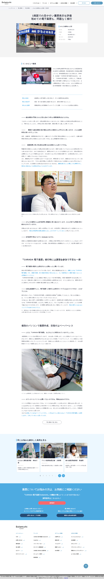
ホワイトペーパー (20, 554)
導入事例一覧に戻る (52, 422)
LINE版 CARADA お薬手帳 (40, 550)
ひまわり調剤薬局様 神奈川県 (27, 462)
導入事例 (72, 3)
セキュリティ (74, 543)
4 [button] (49, 475)
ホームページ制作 (38, 554)
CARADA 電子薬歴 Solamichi (41, 536)
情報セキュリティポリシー (77, 550)
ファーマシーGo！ (38, 543)
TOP (17, 536)
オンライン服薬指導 (38, 547)
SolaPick (36, 540)
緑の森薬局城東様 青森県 (75, 460)
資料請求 (86, 3)
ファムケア (57, 543)
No (67, 578)
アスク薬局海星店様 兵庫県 (51, 460)
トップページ (12, 8)
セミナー (18, 550)
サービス (45, 3)
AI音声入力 (57, 536)
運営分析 (57, 540)
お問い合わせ (98, 3)
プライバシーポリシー (76, 547)
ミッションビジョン (76, 536)
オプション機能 (54, 3)
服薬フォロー (58, 547)
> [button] (59, 474)
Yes (65, 578)
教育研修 (36, 557)
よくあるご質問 (75, 554)
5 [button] (52, 475)
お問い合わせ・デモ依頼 (33, 515)
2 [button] (43, 475)
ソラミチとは (36, 3)
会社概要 (73, 540)
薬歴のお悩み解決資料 (70, 515)
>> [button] (63, 474)
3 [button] (46, 475)
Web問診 (57, 550)
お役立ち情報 (64, 3)
